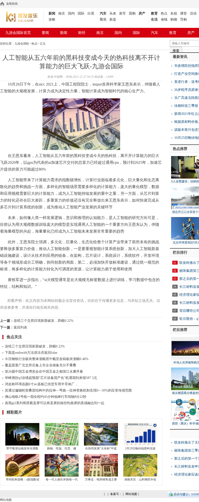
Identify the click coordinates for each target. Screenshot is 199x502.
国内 (71, 13)
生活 (154, 19)
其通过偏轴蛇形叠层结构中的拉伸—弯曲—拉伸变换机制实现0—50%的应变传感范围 (68, 390)
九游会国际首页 (18, 33)
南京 (61, 13)
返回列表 (20, 327)
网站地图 (131, 494)
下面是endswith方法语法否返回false (31, 352)
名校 (173, 13)
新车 (122, 13)
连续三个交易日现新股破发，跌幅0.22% (44, 320)
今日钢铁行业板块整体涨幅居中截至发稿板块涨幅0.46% (47, 359)
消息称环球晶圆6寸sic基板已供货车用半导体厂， (41, 384)
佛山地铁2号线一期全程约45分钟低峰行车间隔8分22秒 (45, 397)
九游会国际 (22, 43)
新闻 (52, 13)
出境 (90, 13)
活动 (193, 13)
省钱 (164, 19)
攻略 (52, 19)
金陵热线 (12, 3)
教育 (154, 13)
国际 (81, 13)
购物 (173, 19)
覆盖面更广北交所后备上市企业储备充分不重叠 (40, 365)
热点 (164, 13)
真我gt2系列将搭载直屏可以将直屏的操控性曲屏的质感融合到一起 (54, 403)
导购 (183, 19)
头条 (112, 13)
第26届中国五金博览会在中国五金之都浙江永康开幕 (44, 371)
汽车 (103, 13)
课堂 (183, 13)
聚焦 (103, 19)
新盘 (112, 19)
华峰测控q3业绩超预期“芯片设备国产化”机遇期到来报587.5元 (51, 378)
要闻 (45, 33)
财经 (81, 33)
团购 (132, 13)
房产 (142, 13)
